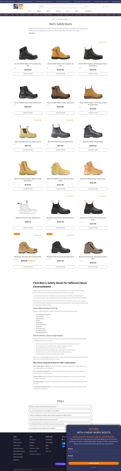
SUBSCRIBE (94, 463)
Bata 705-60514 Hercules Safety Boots (60, 142)
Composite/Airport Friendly (43, 314)
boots (57, 19)
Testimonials (49, 442)
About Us (48, 451)
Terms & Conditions (35, 454)
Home (53, 19)
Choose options (28, 73)
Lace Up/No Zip (40, 318)
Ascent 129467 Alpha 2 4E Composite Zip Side (28, 65)
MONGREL (21, 14)
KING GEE (28, 14)
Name (70, 449)
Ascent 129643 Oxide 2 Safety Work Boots (27, 103)
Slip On (38, 320)
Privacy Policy (33, 451)
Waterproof (39, 326)
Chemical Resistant (41, 330)
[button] (107, 6)
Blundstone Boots (18, 448)
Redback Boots (17, 442)
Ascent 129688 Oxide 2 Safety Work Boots (60, 103)
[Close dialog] (119, 427)
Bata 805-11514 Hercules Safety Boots (28, 218)
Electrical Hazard (40, 328)
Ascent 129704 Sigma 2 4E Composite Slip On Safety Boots (93, 104)
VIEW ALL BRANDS (41, 14)
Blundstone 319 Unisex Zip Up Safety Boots (60, 257)
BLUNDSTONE (52, 14)
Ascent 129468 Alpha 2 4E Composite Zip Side (60, 65)
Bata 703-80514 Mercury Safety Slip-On (28, 142)
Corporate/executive (41, 324)
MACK (9, 14)
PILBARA (78, 14)
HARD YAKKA (71, 14)
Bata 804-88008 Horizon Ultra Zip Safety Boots (60, 180)
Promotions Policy (34, 448)
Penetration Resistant (42, 332)
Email (70, 456)
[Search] (85, 6)
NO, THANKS (94, 467)
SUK (34, 14)
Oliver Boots (16, 445)
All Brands (16, 460)
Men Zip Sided (39, 316)
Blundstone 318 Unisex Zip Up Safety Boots (28, 257)
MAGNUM (15, 14)
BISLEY (94, 14)
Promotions (49, 439)
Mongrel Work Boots (19, 451)
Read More (31, 33)
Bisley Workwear (17, 454)
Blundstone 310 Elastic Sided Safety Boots (60, 218)
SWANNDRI (100, 14)
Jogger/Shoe (39, 322)
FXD (65, 14)
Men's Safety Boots (64, 19)
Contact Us (33, 439)
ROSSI (4, 14)
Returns (32, 445)
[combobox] (63, 6)
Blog (47, 445)
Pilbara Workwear (18, 457)
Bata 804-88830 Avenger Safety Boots (93, 179)
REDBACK (60, 14)
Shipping (32, 442)
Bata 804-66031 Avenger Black (93, 142)
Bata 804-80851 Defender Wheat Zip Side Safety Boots (28, 180)
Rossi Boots (16, 439)
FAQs (47, 448)
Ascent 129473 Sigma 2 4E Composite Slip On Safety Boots (92, 65)
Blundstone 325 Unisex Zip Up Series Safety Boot (93, 258)
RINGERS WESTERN (86, 14)
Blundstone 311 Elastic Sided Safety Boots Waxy (93, 219)
